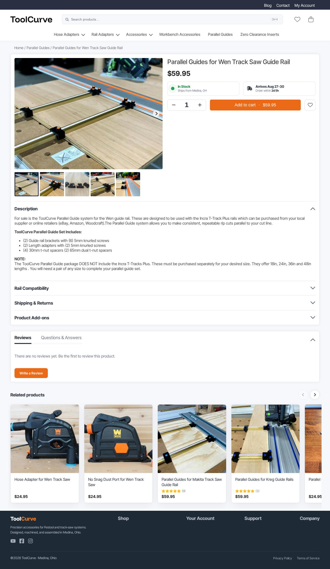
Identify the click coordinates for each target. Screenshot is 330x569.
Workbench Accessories (179, 34)
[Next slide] (156, 113)
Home (18, 47)
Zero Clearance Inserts (259, 34)
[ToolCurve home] (31, 19)
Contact (283, 5)
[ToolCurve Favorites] (297, 19)
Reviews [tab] (22, 337)
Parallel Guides (220, 34)
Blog (268, 5)
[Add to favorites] (310, 105)
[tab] (61, 339)
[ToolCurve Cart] (311, 19)
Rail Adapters (103, 34)
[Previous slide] (21, 113)
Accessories (136, 34)
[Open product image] (88, 113)
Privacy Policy (282, 558)
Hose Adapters (66, 34)
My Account (304, 5)
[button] (26, 184)
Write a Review (31, 373)
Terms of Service (308, 558)
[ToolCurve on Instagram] (30, 541)
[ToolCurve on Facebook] (21, 541)
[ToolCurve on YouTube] (13, 541)
